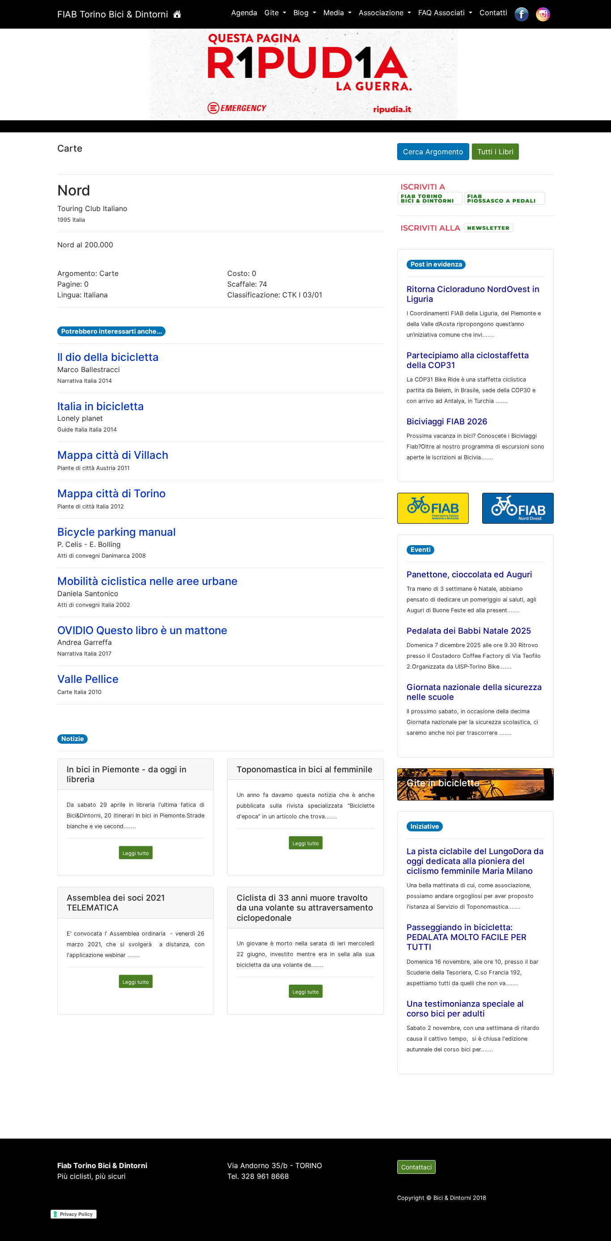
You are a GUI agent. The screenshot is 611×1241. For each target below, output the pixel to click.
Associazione (382, 12)
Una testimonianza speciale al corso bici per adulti (465, 1008)
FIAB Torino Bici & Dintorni (114, 14)
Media (334, 12)
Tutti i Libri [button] (495, 151)
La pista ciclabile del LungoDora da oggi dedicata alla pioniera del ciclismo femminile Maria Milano (475, 861)
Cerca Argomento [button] (433, 151)
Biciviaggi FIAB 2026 (447, 421)
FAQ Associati (442, 12)
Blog (302, 12)
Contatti (493, 12)
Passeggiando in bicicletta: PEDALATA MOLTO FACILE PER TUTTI (466, 937)
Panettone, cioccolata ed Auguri (469, 574)
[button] (46, 72)
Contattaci (416, 1167)
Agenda (244, 12)
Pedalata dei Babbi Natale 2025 (469, 630)
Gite (272, 12)
